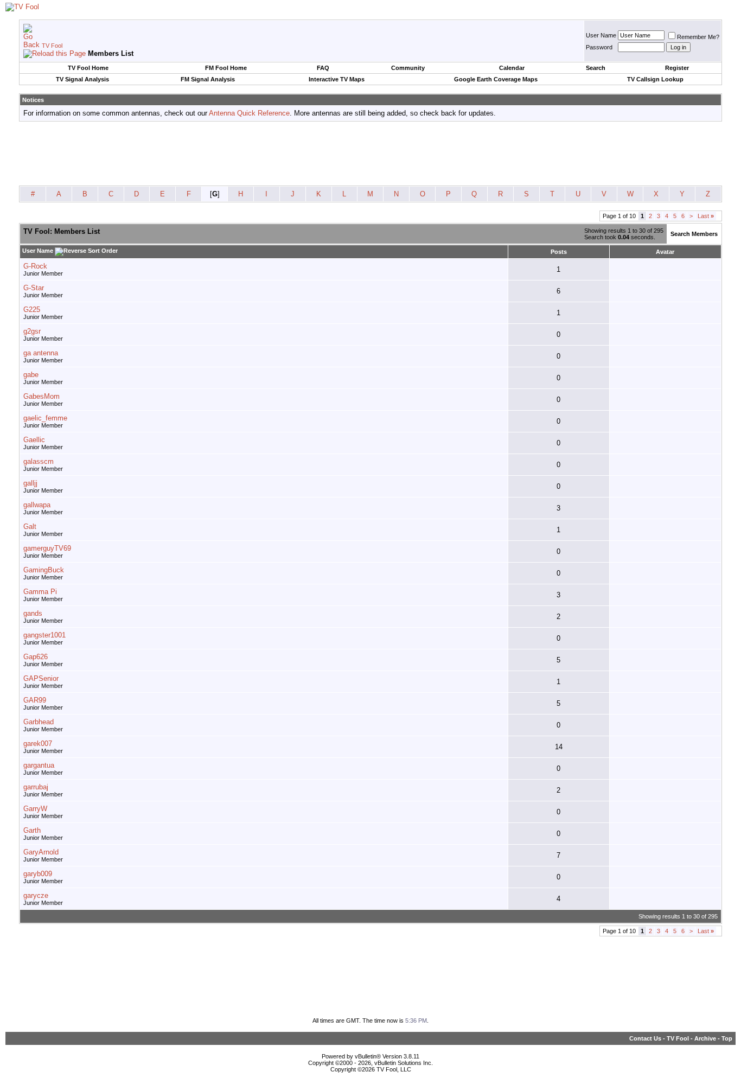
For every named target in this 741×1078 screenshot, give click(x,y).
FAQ (323, 68)
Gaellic (34, 440)
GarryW (35, 809)
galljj (30, 483)
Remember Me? (698, 37)
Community (408, 68)
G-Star (33, 288)
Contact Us (645, 1038)
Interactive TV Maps (337, 79)
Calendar (512, 68)
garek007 (37, 743)
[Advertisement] (370, 154)
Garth (32, 830)
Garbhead (38, 722)
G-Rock (35, 266)
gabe (31, 375)
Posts (559, 251)
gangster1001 (44, 635)
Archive (705, 1038)
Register (677, 68)
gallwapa (36, 505)
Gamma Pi (40, 592)
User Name (601, 35)
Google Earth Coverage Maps (496, 79)
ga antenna (40, 353)
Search (595, 68)
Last (706, 216)
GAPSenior (41, 678)
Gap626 (35, 657)
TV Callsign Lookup (655, 79)
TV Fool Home (88, 68)
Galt (29, 526)
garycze (35, 895)
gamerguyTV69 (47, 548)
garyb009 (37, 874)
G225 (31, 309)
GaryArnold (41, 852)
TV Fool (52, 45)
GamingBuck (43, 570)
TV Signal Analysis (82, 79)
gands (32, 613)
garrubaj (35, 787)
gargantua (38, 765)
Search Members (694, 234)
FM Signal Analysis (208, 79)
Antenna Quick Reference (249, 113)
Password (599, 47)
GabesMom (41, 396)
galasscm (38, 461)
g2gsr (32, 331)
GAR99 (34, 700)
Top (726, 1038)
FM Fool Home (226, 68)
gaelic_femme (45, 418)
